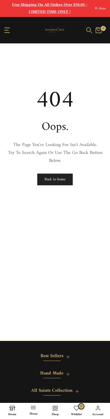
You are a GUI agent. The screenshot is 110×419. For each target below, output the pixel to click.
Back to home (55, 179)
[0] (98, 30)
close (101, 9)
